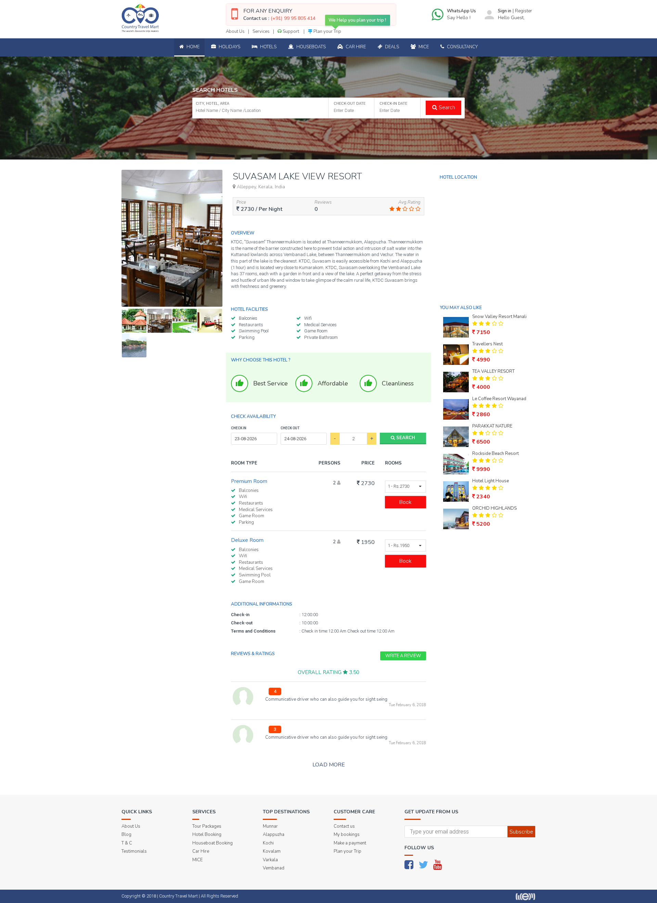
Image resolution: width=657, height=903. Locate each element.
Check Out (290, 428)
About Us (235, 31)
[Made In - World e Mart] (525, 896)
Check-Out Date (349, 103)
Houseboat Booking (212, 843)
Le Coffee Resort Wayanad (499, 399)
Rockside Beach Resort (495, 453)
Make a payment (350, 843)
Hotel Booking (206, 834)
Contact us (344, 826)
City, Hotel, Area (212, 103)
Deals (391, 47)
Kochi (268, 843)
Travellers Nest (487, 344)
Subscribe (521, 832)
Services (261, 31)
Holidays (229, 47)
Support (291, 31)
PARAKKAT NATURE (492, 426)
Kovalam (272, 851)
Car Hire (355, 47)
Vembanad (273, 868)
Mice (423, 47)
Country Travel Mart (178, 896)
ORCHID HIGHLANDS (494, 508)
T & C (126, 843)
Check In (238, 428)
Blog (126, 834)
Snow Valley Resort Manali (499, 317)
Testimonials (134, 851)
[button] (405, 487)
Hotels (267, 47)
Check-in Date (393, 103)
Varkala (270, 860)
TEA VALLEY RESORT (493, 371)
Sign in (504, 11)
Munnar (270, 826)
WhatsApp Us (461, 11)
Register (523, 11)
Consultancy (462, 47)
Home (192, 47)
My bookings (347, 834)
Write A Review (403, 656)
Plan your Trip (326, 31)
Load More (328, 764)
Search (446, 107)
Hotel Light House (490, 481)
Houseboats (310, 47)
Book (405, 502)
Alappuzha (273, 834)
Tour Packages (206, 826)
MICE (197, 860)
